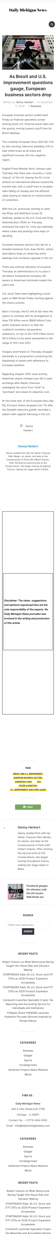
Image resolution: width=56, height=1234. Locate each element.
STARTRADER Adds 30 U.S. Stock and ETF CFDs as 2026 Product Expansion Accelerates (28, 978)
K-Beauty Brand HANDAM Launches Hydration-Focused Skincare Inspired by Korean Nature (28, 1016)
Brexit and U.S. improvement (28, 774)
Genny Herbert (24, 102)
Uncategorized (28, 1064)
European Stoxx (23, 781)
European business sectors (28, 777)
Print (30, 807)
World (28, 1074)
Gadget (28, 1055)
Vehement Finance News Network (28, 1069)
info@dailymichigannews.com (32, 1125)
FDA (39, 781)
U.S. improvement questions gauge (28, 789)
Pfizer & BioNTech (28, 785)
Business (36, 106)
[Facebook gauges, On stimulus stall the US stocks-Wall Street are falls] (15, 891)
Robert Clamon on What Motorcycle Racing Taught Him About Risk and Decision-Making (28, 965)
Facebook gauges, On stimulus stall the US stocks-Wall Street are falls (37, 891)
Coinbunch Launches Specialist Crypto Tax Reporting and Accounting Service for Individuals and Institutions (28, 1003)
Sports (28, 1060)
